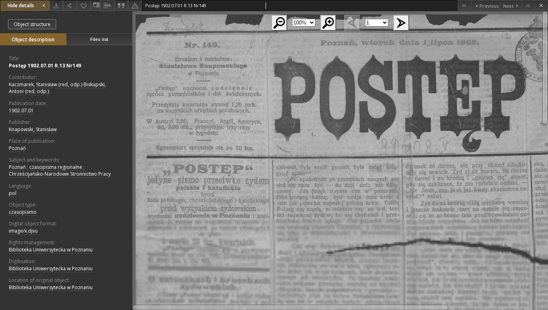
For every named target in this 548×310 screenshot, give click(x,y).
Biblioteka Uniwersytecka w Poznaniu (51, 249)
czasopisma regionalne (55, 167)
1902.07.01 (21, 110)
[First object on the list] (464, 5)
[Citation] (121, 5)
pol (12, 193)
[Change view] (95, 5)
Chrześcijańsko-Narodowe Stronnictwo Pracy (60, 173)
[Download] (56, 5)
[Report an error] (135, 5)
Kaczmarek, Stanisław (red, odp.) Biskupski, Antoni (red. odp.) (57, 88)
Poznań (17, 148)
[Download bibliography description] (107, 5)
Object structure (32, 24)
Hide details (21, 5)
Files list (99, 39)
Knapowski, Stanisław (33, 129)
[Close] (541, 5)
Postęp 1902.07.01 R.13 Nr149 (45, 65)
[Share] (70, 5)
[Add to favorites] (84, 5)
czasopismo (23, 212)
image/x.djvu (23, 230)
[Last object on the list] (528, 5)
